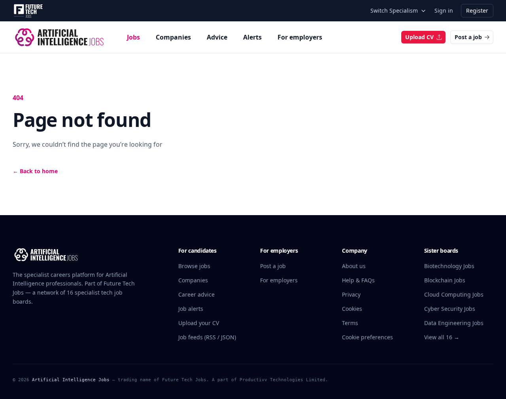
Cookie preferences (367, 337)
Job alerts (190, 308)
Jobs (133, 37)
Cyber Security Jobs (449, 308)
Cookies (352, 308)
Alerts (252, 37)
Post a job (468, 37)
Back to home (35, 171)
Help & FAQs (358, 280)
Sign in (443, 10)
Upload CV (419, 37)
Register (477, 10)
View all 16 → (441, 337)
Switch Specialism (394, 10)
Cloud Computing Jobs (453, 294)
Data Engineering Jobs (453, 323)
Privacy (351, 294)
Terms (350, 323)
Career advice (196, 294)
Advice (217, 37)
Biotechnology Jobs (449, 266)
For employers (300, 37)
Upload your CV (198, 323)
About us (354, 266)
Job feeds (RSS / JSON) (207, 337)
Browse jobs (194, 266)
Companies (173, 37)
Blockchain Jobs (444, 280)
